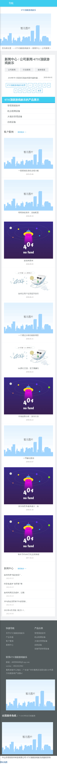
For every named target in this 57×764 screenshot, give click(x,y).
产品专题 (9, 637)
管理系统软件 (40, 633)
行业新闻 (26, 70)
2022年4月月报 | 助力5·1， (15, 610)
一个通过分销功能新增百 (28, 335)
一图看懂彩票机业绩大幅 (28, 171)
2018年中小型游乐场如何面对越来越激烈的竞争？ (24, 78)
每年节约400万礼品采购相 (28, 554)
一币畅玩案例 (28, 458)
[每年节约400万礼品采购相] (28, 534)
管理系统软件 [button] (13, 105)
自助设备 (38, 645)
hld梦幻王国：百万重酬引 (28, 368)
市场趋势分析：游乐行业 (28, 416)
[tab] (28, 105)
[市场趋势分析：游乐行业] (28, 396)
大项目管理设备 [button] (14, 116)
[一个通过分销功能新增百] (28, 318)
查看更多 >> (22, 132)
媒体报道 (41, 70)
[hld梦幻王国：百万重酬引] (28, 356)
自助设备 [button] (11, 122)
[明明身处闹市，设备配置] (28, 195)
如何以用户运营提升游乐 (28, 294)
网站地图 (3, 762)
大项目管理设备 (40, 641)
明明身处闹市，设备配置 (28, 213)
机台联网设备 (40, 637)
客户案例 (9, 641)
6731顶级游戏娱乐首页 (16, 85)
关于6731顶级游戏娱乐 (15, 633)
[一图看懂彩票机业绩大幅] (28, 153)
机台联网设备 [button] (13, 111)
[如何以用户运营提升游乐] (28, 281)
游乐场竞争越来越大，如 (28, 506)
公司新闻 (45, 48)
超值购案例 (28, 261)
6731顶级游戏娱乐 (28, 10)
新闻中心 (36, 48)
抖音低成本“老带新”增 (13, 584)
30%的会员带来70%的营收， (16, 601)
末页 (39, 91)
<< (30, 85)
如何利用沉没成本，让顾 (14, 593)
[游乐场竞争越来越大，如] (28, 486)
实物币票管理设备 (41, 649)
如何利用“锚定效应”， (13, 575)
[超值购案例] (28, 240)
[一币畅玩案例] (28, 441)
